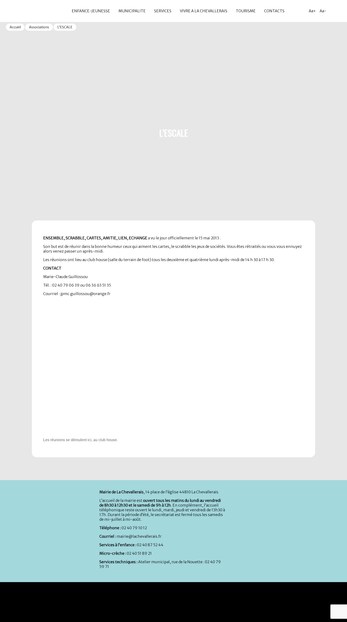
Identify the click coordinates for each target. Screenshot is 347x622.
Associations (39, 27)
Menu (4, 2)
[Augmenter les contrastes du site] (333, 11)
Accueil (15, 27)
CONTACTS (274, 10)
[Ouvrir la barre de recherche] (342, 11)
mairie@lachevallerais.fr (139, 536)
